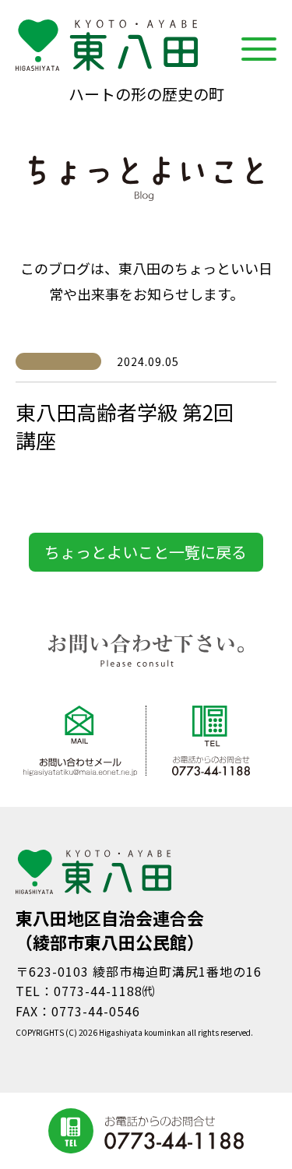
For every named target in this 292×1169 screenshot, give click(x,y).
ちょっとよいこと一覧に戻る (145, 551)
